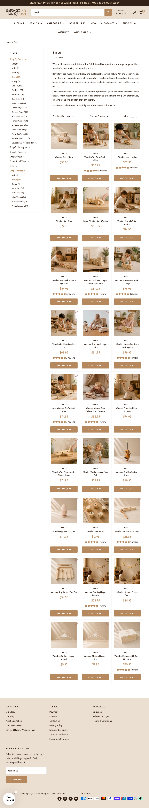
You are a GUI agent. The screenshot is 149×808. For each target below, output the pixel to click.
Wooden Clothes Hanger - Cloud (64, 658)
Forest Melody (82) (20, 120)
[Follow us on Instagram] (65, 799)
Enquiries (97, 712)
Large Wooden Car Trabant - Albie (64, 410)
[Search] (108, 12)
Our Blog (10, 716)
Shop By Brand (17, 59)
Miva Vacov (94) (19, 103)
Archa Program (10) (20, 125)
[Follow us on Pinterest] (71, 799)
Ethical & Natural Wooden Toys (20, 730)
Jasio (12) (15, 68)
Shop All (18, 23)
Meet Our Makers (14, 721)
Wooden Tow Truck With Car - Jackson (64, 282)
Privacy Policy (55, 725)
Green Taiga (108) (19, 107)
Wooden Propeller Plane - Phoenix (127, 410)
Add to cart (64, 178)
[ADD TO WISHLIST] (76, 125)
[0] (141, 12)
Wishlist (63, 32)
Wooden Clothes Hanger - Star (95, 658)
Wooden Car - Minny (64, 157)
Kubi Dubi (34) (18, 99)
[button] (9, 799)
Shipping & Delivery (58, 730)
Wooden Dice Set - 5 (95, 531)
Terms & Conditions (58, 734)
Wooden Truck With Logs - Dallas (95, 346)
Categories (54, 23)
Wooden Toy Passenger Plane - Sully (95, 474)
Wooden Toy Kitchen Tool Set (64, 592)
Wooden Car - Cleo (64, 221)
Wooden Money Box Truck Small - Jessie (127, 346)
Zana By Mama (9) (20, 134)
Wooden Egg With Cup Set (64, 531)
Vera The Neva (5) (20, 129)
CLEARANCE (107, 23)
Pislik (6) (15, 72)
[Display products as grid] (132, 116)
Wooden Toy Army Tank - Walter (95, 159)
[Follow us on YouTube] (76, 799)
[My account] (134, 12)
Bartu (64, 153)
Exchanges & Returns (59, 739)
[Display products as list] (137, 116)
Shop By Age (16, 156)
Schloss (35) (17, 90)
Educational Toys (18, 161)
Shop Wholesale (17, 170)
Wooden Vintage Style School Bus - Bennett (95, 410)
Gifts (12, 166)
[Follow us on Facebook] (59, 799)
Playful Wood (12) (19, 116)
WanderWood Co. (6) (21, 138)
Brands (34, 23)
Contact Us (54, 721)
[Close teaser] (16, 792)
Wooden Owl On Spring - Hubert (127, 474)
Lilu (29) (15, 63)
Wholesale (81, 32)
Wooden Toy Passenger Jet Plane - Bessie (64, 474)
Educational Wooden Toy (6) (24, 142)
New (93, 23)
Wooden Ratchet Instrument (127, 531)
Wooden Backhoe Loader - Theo (64, 346)
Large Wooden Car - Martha (95, 221)
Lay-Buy (53, 716)
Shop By (128, 23)
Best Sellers (77, 23)
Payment (53, 712)
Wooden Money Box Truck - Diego (127, 282)
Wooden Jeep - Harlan (127, 157)
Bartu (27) (16, 77)
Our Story (10, 712)
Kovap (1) (16, 81)
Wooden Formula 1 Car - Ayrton (127, 222)
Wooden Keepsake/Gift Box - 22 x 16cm (127, 658)
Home (8, 42)
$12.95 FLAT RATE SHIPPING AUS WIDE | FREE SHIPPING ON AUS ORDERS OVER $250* (74, 3)
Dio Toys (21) (17, 85)
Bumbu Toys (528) (20, 112)
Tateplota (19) (18, 94)
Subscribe (16, 779)
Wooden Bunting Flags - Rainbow (95, 594)
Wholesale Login (101, 716)
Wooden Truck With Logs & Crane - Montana (95, 282)
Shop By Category (18, 147)
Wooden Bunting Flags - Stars (127, 594)
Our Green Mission (14, 725)
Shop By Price (16, 152)
